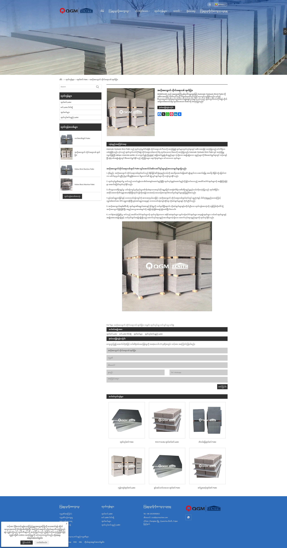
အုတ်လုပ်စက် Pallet (126, 442)
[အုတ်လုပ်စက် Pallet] (127, 419)
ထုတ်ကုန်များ (70, 79)
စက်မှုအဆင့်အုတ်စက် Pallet (207, 488)
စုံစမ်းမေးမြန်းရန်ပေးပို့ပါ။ (166, 107)
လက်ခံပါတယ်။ (42, 542)
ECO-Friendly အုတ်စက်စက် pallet (167, 442)
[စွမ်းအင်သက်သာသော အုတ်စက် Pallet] (167, 465)
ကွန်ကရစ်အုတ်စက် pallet (126, 488)
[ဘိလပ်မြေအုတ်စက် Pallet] (207, 419)
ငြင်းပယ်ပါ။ (26, 542)
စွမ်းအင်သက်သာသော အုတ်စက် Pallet (167, 488)
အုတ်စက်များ (65, 112)
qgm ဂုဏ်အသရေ (65, 521)
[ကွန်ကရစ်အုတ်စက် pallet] (127, 465)
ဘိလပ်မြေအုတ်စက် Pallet (207, 442)
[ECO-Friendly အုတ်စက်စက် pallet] (167, 419)
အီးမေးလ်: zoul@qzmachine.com (156, 517)
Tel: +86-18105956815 (152, 514)
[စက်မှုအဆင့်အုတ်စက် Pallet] (207, 465)
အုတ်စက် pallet (82, 79)
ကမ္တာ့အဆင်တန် (65, 525)
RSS (75, 542)
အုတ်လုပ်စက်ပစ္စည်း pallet (69, 117)
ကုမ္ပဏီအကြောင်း (65, 514)
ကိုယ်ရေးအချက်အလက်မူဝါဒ (94, 542)
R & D (61, 529)
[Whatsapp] (188, 517)
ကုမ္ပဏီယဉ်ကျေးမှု (66, 517)
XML (80, 542)
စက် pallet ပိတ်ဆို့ (67, 107)
